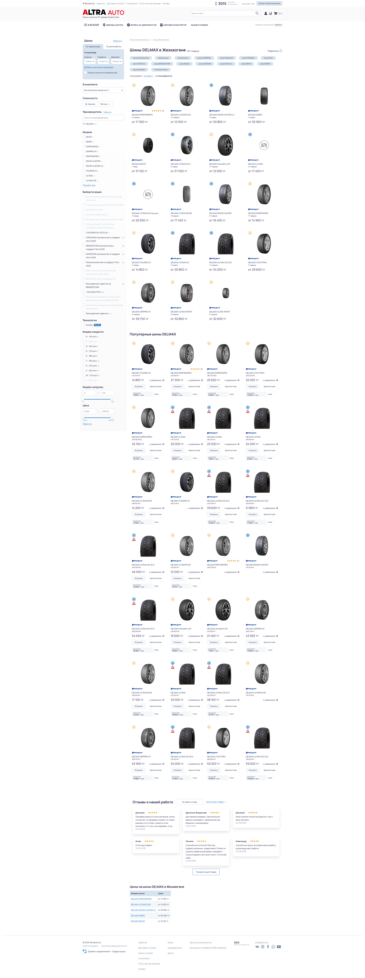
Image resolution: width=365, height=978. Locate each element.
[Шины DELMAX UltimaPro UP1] (225, 145)
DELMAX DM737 (138, 921)
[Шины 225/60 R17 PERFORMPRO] (187, 354)
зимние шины (163, 58)
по (163, 76)
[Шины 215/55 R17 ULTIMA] (187, 674)
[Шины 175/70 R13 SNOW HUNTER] (262, 546)
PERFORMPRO (92, 156)
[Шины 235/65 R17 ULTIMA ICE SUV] (262, 737)
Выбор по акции (92, 192)
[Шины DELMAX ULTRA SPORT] (225, 293)
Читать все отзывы (215, 801)
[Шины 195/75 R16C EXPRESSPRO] (223, 354)
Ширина (88, 57)
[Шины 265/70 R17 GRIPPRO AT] (262, 610)
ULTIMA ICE (91, 180)
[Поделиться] (273, 50)
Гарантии (100, 3)
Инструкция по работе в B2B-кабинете (208, 947)
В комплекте (90, 84)
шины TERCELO (139, 64)
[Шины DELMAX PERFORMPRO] (148, 96)
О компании (131, 3)
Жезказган (89, 3)
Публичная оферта (90, 946)
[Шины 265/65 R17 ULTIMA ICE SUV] (262, 482)
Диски (171, 953)
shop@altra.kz (261, 942)
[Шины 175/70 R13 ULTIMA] (187, 418)
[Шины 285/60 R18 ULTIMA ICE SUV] (148, 610)
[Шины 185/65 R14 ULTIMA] (262, 418)
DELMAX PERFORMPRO (141, 898)
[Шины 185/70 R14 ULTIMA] (223, 418)
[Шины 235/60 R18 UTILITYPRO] (262, 354)
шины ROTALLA (226, 64)
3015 (222, 3)
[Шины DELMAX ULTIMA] (264, 145)
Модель (87, 132)
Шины (170, 942)
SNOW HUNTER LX (94, 166)
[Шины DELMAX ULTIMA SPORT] (187, 293)
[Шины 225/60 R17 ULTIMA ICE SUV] (223, 674)
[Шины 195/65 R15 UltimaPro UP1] (187, 610)
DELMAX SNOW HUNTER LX (143, 910)
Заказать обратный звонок (269, 3)
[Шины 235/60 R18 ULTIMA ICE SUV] (148, 546)
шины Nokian (184, 64)
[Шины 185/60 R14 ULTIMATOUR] (148, 674)
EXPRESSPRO (92, 146)
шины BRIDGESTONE (162, 64)
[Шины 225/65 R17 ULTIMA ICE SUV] (223, 482)
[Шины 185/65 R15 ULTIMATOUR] (148, 482)
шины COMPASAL (204, 58)
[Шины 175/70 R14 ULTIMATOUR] (262, 674)
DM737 (89, 136)
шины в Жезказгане (141, 58)
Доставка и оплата (116, 3)
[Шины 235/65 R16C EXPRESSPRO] (148, 418)
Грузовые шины (175, 947)
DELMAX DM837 (138, 915)
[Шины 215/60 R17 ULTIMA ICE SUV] (187, 737)
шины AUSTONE (205, 64)
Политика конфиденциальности (114, 946)
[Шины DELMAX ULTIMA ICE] (187, 243)
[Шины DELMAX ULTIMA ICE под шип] (148, 194)
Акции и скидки (199, 25)
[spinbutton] (89, 393)
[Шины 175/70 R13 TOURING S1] (148, 354)
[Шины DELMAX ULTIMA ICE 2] (187, 145)
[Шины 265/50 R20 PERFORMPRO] (223, 546)
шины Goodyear (139, 69)
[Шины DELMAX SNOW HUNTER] (225, 194)
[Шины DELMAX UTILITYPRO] (264, 243)
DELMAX (90, 123)
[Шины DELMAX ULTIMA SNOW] (187, 194)
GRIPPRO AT (91, 151)
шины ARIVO (246, 64)
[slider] (83, 399)
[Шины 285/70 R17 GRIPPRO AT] (148, 737)
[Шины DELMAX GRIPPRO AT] (148, 293)
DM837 (89, 141)
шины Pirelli (268, 58)
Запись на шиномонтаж (143, 25)
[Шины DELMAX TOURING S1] (148, 243)
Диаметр (115, 57)
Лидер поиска (118, 951)
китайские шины (161, 69)
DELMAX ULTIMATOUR (141, 904)
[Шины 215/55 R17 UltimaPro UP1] (223, 610)
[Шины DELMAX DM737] (148, 145)
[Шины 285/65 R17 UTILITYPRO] (223, 737)
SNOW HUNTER (93, 161)
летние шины (183, 58)
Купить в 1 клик (156, 386)
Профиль (102, 57)
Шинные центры (114, 25)
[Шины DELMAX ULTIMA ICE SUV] (225, 243)
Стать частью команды (150, 3)
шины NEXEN (265, 64)
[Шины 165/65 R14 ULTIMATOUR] (187, 546)
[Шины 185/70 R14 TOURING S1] (187, 482)
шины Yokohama (226, 58)
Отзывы (166, 3)
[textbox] (225, 13)
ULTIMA (89, 175)
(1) (163, 110)
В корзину (139, 386)
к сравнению (155, 380)
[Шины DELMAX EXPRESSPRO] (264, 194)
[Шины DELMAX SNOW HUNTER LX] (225, 96)
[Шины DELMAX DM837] (264, 96)
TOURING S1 (91, 170)
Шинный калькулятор (174, 25)
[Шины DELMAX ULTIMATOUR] (187, 96)
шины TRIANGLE (248, 58)
